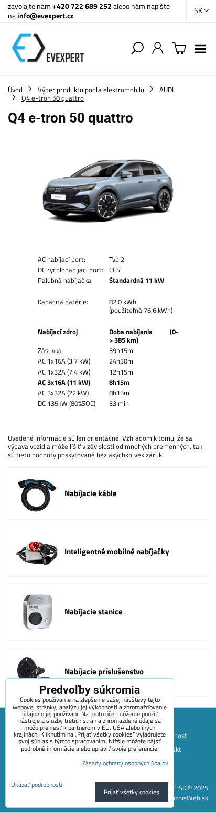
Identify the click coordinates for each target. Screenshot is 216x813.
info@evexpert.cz (45, 15)
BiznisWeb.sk (188, 798)
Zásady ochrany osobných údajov (125, 763)
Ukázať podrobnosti (36, 784)
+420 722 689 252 (82, 6)
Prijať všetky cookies (131, 792)
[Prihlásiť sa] (158, 48)
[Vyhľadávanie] (137, 48)
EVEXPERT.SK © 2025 (177, 788)
